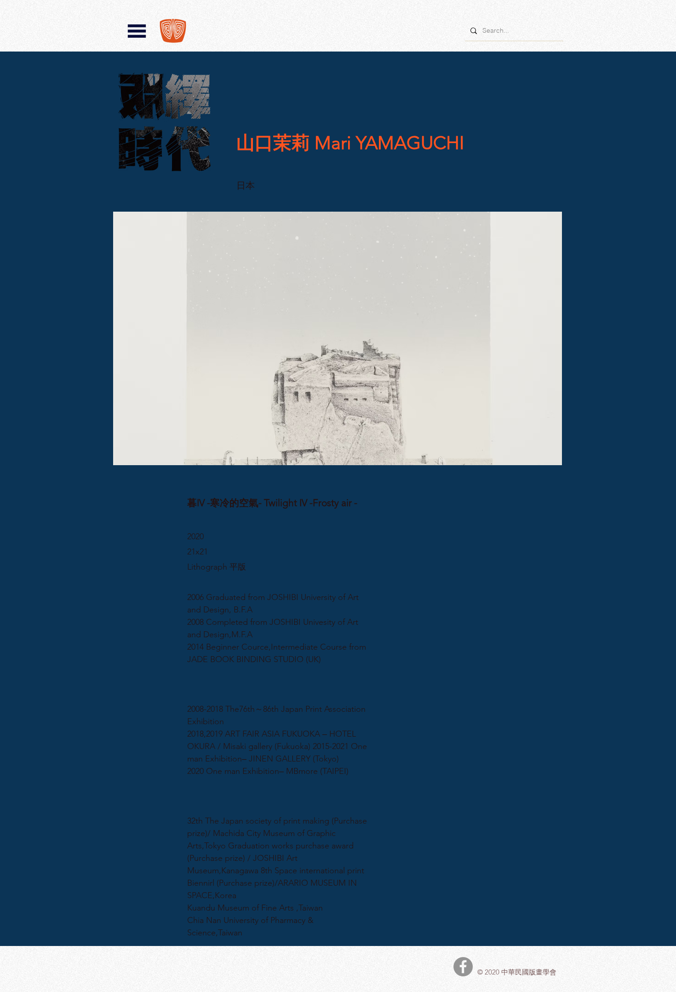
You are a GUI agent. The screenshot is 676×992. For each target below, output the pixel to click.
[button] (136, 31)
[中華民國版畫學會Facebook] (463, 966)
